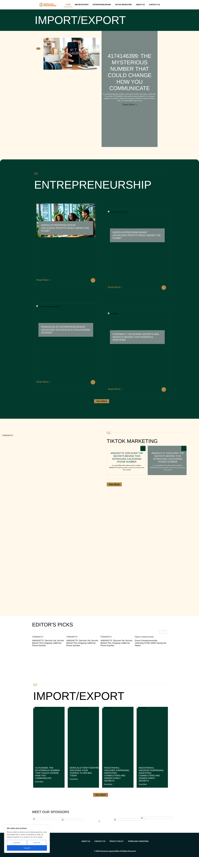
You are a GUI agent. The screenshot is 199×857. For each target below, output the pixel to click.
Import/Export (82, 4)
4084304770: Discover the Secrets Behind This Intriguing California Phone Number (126, 457)
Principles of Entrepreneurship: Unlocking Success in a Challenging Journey (65, 330)
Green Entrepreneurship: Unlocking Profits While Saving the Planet (65, 228)
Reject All (37, 842)
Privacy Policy (117, 841)
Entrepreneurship (102, 4)
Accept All (27, 848)
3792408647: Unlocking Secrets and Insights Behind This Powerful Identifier (136, 337)
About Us (140, 4)
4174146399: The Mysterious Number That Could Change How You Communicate (47, 773)
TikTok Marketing (123, 4)
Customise (16, 842)
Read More (39, 782)
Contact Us (154, 4)
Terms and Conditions (138, 841)
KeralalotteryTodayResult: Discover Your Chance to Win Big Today (87, 772)
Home (68, 4)
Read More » (130, 104)
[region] (27, 839)
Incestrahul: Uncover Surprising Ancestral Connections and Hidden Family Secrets (116, 774)
